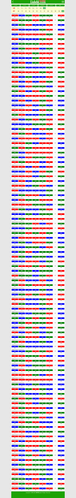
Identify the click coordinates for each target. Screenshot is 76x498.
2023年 (15, 5)
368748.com (38, 492)
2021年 (33, 5)
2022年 (24, 5)
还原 (44, 8)
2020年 (42, 5)
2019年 (51, 5)
